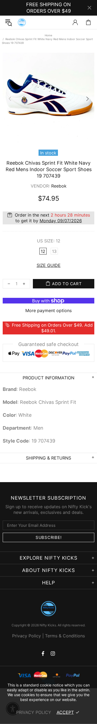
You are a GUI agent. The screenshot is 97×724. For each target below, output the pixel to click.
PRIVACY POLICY (33, 712)
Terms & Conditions (65, 635)
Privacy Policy (26, 635)
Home (48, 35)
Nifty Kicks (21, 22)
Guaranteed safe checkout (48, 344)
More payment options (48, 310)
